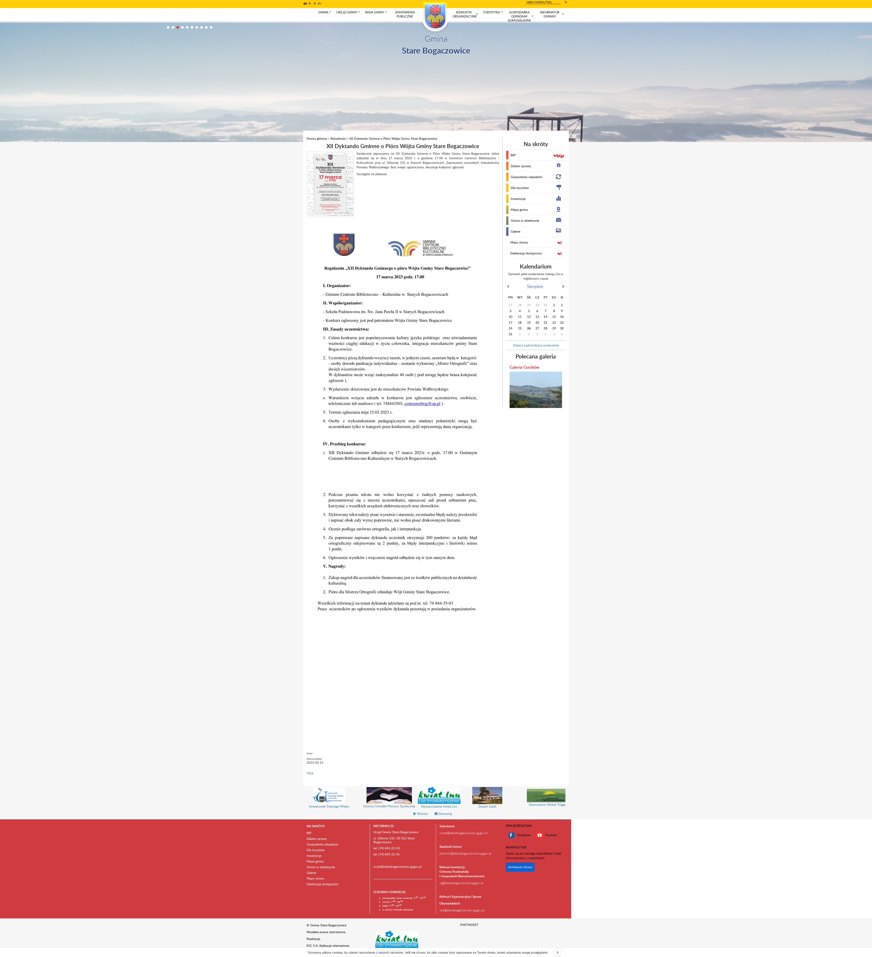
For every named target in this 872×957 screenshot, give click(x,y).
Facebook (524, 835)
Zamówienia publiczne (405, 14)
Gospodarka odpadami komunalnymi (521, 16)
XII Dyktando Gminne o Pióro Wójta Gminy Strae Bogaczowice (393, 138)
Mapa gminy (519, 209)
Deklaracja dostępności (526, 253)
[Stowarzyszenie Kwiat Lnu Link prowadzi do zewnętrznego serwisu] (397, 939)
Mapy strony (519, 242)
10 (211, 27)
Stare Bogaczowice (436, 50)
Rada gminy (376, 13)
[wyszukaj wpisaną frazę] (566, 2)
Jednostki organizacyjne (466, 14)
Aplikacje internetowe (334, 945)
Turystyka (493, 13)
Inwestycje (518, 198)
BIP (513, 155)
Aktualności (338, 138)
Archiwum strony (520, 867)
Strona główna (317, 138)
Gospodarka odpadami (526, 177)
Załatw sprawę (521, 166)
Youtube (551, 835)
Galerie (515, 231)
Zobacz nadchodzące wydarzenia (536, 345)
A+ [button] (320, 3)
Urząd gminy (348, 13)
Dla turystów (520, 188)
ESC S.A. (312, 945)
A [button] (315, 3)
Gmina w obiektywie (525, 220)
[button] (305, 3)
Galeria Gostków (524, 367)
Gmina (325, 13)
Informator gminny (552, 14)
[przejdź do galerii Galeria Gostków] (536, 390)
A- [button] (310, 3)
